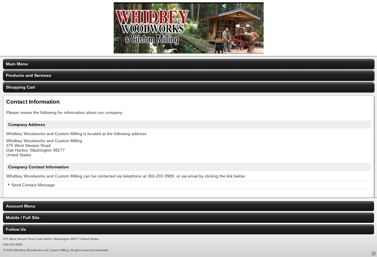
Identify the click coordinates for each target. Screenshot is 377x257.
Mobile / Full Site (22, 217)
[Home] (189, 52)
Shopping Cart (20, 87)
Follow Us (16, 229)
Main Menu (17, 64)
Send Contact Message (33, 185)
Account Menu (20, 206)
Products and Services (28, 75)
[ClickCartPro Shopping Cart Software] (373, 254)
